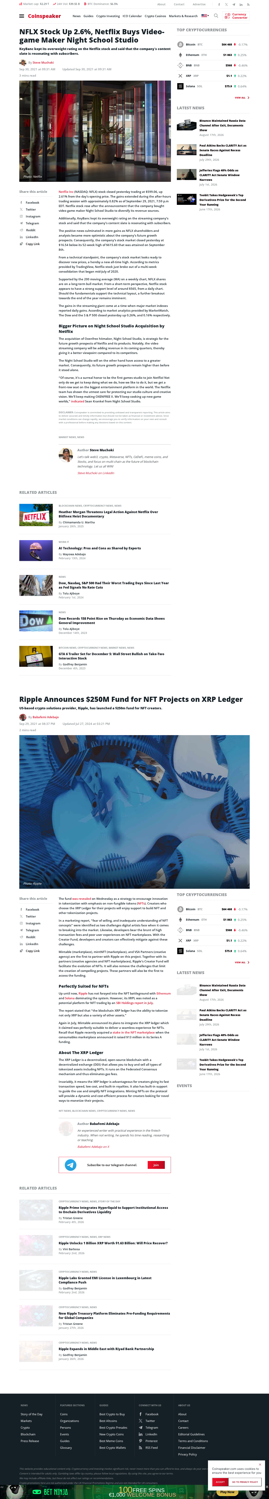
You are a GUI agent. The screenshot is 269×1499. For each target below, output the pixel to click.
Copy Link (32, 244)
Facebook (32, 202)
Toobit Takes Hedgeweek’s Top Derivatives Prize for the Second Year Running (222, 199)
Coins (64, 1414)
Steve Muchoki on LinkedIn (95, 473)
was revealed (81, 899)
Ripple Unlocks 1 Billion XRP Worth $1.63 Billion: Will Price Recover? (113, 1243)
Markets (26, 1421)
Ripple (83, 993)
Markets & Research (183, 16)
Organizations (69, 1421)
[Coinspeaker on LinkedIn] (241, 4)
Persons (65, 1427)
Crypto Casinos (155, 16)
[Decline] (260, 1464)
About (161, 4)
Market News (67, 437)
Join (156, 1165)
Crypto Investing (108, 16)
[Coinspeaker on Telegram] (233, 4)
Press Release (30, 1441)
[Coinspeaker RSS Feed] (248, 4)
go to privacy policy (245, 1482)
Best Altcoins (108, 1421)
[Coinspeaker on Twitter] (226, 4)
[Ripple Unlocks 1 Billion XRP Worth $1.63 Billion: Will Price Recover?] (36, 1247)
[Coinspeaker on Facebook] (219, 4)
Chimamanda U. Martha (79, 522)
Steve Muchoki (43, 62)
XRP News (104, 1237)
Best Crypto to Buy (112, 1414)
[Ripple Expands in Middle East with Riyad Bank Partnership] (36, 1352)
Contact (179, 4)
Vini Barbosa (71, 1249)
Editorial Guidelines (191, 1434)
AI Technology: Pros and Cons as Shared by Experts (100, 548)
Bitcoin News (67, 647)
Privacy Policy (187, 1454)
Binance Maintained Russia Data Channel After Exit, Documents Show (222, 125)
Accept (220, 1482)
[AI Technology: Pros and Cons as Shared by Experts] (36, 552)
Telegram (32, 223)
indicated (77, 401)
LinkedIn (32, 237)
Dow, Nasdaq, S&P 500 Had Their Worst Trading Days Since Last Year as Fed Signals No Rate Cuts (114, 585)
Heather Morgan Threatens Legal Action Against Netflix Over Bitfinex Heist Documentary (108, 514)
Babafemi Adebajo (46, 717)
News (77, 16)
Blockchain (28, 1434)
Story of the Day (109, 1201)
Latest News (190, 108)
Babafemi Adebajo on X (93, 1147)
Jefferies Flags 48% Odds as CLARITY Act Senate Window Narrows (219, 175)
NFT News (65, 1111)
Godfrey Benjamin (75, 664)
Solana (70, 998)
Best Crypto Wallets (112, 1448)
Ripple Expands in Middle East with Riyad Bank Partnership (106, 1349)
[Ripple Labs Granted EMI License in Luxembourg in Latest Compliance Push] (36, 1282)
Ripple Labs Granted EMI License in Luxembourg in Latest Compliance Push (105, 1280)
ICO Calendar (132, 16)
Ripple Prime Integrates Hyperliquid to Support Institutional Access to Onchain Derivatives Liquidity (113, 1210)
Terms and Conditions (193, 1441)
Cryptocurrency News (98, 505)
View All (240, 97)
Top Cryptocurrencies (202, 30)
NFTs (141, 903)
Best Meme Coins (111, 1441)
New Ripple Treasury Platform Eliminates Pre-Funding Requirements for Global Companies (114, 1315)
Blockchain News (70, 505)
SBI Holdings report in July (134, 1003)
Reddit (30, 230)
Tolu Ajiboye (71, 593)
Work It (64, 542)
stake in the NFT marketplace (134, 1032)
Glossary (66, 1448)
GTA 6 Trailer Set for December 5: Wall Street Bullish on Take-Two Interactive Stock (111, 656)
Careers (183, 1427)
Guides (88, 16)
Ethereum (164, 993)
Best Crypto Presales (113, 1427)
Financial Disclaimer (191, 1448)
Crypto (25, 1427)
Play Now (227, 1492)
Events (184, 1085)
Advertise (199, 4)
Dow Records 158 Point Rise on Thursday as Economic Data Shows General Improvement (112, 620)
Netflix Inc (66, 192)
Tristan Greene (73, 1218)
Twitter (31, 209)
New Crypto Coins (111, 1434)
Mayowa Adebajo (74, 554)
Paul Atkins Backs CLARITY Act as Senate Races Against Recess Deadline (222, 150)
